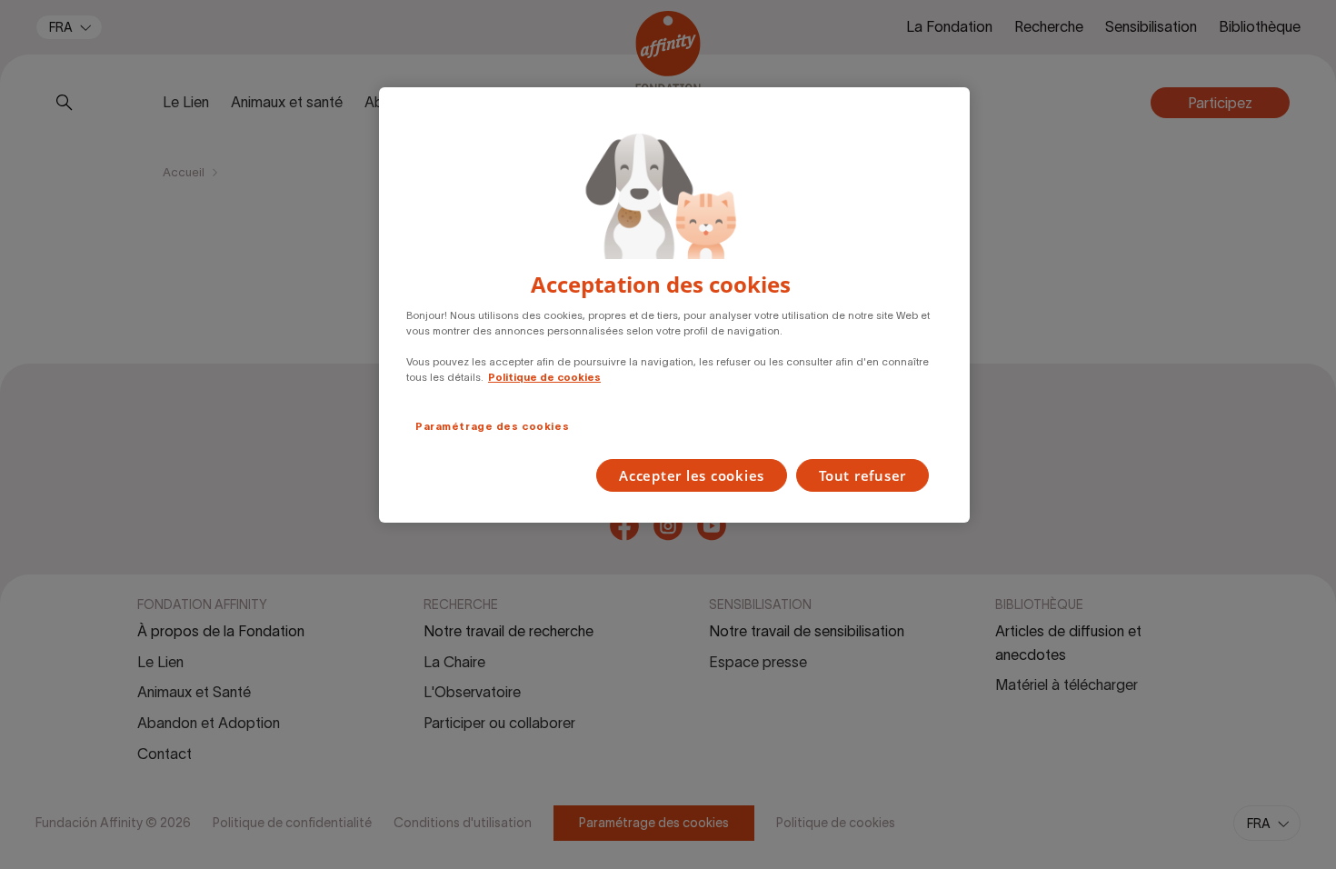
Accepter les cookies (691, 475)
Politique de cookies (544, 377)
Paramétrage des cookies (492, 426)
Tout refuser (862, 475)
